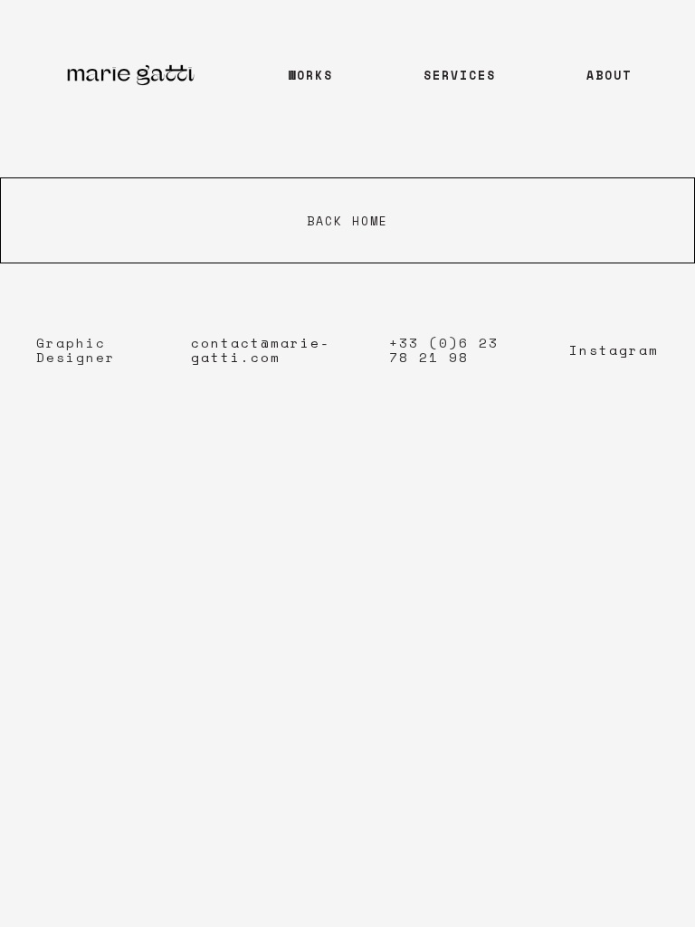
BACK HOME (347, 221)
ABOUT (609, 75)
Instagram (614, 349)
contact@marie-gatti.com (260, 350)
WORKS (310, 75)
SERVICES (460, 75)
